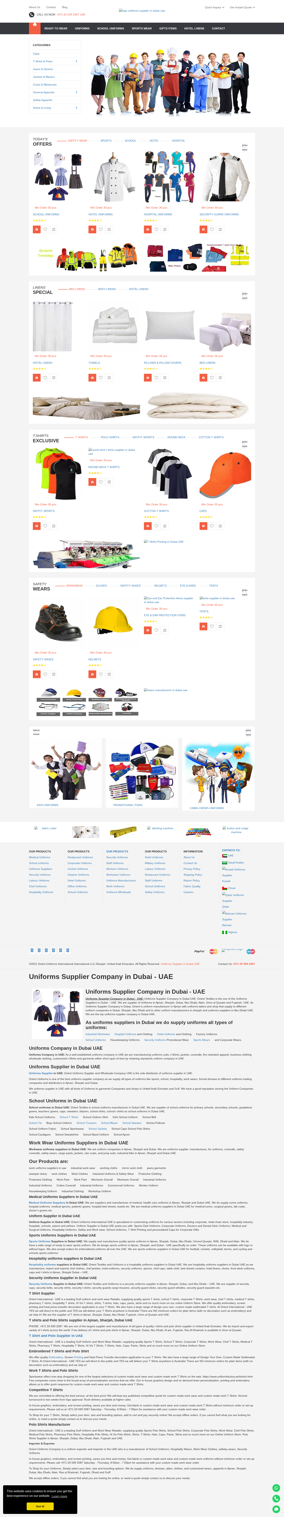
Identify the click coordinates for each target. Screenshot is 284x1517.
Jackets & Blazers (44, 76)
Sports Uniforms (40, 1241)
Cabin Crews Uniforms (130, 808)
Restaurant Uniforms (80, 857)
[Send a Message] (276, 1509)
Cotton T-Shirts (156, 511)
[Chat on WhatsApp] (276, 1488)
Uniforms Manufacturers (121, 880)
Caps (36, 53)
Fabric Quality (192, 886)
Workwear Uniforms (118, 874)
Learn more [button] (59, 1496)
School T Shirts (69, 1117)
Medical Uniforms (39, 857)
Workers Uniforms (117, 868)
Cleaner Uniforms (78, 874)
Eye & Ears (188, 585)
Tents (213, 585)
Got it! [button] (40, 1506)
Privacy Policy (192, 868)
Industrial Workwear (98, 1034)
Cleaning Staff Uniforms (209, 739)
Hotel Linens (194, 28)
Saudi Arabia (236, 862)
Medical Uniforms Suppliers (47, 1202)
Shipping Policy (193, 874)
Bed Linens (77, 289)
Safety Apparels (42, 100)
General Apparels (43, 92)
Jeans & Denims (43, 69)
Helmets (160, 585)
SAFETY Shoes (43, 659)
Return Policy (192, 880)
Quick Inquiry (213, 7)
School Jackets (98, 1128)
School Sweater (132, 1122)
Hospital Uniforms (158, 214)
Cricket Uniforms (78, 868)
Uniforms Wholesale (118, 892)
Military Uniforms (155, 863)
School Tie (36, 1122)
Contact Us (190, 863)
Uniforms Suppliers (40, 868)
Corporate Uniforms (80, 863)
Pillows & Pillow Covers (162, 362)
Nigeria (232, 932)
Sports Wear (142, 28)
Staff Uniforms (115, 863)
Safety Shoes (130, 585)
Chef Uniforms (38, 886)
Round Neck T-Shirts (104, 467)
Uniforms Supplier (41, 1073)
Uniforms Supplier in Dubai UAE (180, 963)
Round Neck (176, 437)
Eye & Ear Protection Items (164, 615)
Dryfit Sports (143, 437)
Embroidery (56, 1357)
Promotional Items (51, 805)
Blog (64, 7)
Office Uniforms (77, 886)
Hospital (178, 140)
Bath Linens (107, 289)
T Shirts (81, 437)
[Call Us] (276, 1498)
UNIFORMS (82, 28)
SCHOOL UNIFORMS (110, 28)
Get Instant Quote (241, 7)
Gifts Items (168, 28)
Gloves (101, 585)
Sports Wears (202, 1039)
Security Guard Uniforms (219, 214)
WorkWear (74, 585)
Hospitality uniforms (43, 1264)
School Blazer (110, 1122)
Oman (232, 888)
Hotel (154, 140)
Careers (188, 892)
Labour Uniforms (39, 880)
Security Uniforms (40, 874)
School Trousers (87, 1122)
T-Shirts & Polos (43, 61)
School (130, 140)
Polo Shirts (110, 437)
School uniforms (39, 863)
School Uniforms (46, 214)
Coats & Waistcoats (45, 84)
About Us (34, 7)
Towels (94, 362)
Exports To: (231, 850)
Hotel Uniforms (100, 214)
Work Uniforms (115, 886)
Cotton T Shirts (211, 437)
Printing (79, 1357)
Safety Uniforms (154, 892)
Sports (105, 140)
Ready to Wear (55, 28)
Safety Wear (77, 140)
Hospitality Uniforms (41, 892)
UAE (231, 855)
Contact (51, 7)
